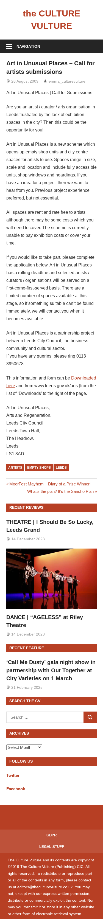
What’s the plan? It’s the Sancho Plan (60, 491)
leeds (61, 468)
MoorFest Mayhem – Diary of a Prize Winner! (50, 484)
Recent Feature (26, 648)
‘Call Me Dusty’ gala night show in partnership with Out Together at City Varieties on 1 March (51, 670)
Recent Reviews (26, 507)
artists (15, 468)
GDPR (51, 835)
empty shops (39, 468)
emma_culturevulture (67, 81)
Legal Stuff (51, 847)
